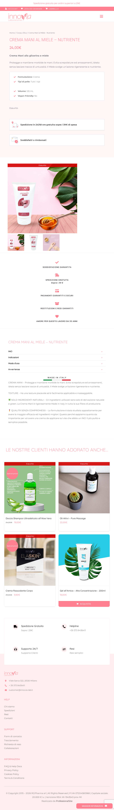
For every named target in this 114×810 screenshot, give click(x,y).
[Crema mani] (42, 198)
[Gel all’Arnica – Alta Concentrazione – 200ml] (84, 560)
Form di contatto (13, 736)
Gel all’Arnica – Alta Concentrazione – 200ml (83, 590)
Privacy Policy (11, 770)
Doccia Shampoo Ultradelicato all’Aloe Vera (28, 518)
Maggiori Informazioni (92, 806)
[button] (57, 351)
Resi (6, 714)
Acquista (85, 604)
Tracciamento (11, 740)
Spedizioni (9, 710)
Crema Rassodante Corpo (19, 590)
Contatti (8, 718)
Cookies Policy (11, 774)
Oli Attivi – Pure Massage (73, 518)
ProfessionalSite (64, 801)
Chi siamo (9, 706)
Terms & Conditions (14, 778)
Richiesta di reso (12, 744)
